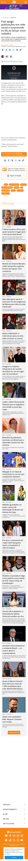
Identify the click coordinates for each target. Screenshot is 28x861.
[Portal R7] (14, 2)
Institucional (9, 824)
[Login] (25, 2)
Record (6, 819)
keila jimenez (23, 184)
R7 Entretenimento (5, 17)
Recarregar (14, 78)
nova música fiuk (5, 190)
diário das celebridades (7, 187)
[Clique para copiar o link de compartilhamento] (21, 50)
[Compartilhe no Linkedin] (10, 50)
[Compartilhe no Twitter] (3, 50)
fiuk (22, 187)
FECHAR (14, 857)
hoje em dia (16, 187)
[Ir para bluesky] (6, 835)
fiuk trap (13, 190)
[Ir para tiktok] (10, 840)
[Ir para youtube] (21, 840)
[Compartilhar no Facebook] (6, 50)
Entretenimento (10, 809)
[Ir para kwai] (18, 835)
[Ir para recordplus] (6, 840)
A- (11, 56)
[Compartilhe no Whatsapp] (13, 50)
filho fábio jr (20, 190)
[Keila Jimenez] (14, 6)
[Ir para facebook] (10, 835)
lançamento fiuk (5, 193)
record (6, 184)
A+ (7, 56)
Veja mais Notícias (14, 732)
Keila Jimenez (13, 17)
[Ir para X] (14, 840)
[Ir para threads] (21, 835)
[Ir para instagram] (14, 835)
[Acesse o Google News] (17, 50)
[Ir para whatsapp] (18, 840)
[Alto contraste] (2, 56)
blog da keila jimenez (14, 184)
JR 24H (5, 814)
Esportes (6, 805)
